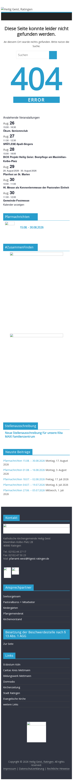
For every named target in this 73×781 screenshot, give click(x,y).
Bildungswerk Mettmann (17, 676)
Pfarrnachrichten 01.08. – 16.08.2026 (24, 470)
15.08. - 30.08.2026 (32, 227)
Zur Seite (8, 643)
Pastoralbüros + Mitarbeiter (19, 602)
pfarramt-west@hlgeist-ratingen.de (29, 558)
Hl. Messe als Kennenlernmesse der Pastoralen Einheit (36, 187)
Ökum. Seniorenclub (15, 130)
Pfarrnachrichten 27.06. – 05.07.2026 (24, 490)
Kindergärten (10, 607)
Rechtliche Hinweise (58, 768)
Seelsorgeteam (12, 596)
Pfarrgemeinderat (13, 613)
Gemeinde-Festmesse (16, 200)
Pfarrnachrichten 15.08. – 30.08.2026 (24, 460)
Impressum (9, 768)
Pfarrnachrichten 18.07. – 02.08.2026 (24, 479)
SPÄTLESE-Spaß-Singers (18, 144)
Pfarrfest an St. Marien (16, 174)
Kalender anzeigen (13, 204)
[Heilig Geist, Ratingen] (6, 16)
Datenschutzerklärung (31, 768)
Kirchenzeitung (11, 687)
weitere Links (10, 704)
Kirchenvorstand (12, 619)
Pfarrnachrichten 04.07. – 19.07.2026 (24, 484)
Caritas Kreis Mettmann (16, 670)
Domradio (9, 681)
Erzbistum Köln (11, 664)
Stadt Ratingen (11, 693)
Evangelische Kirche (14, 698)
